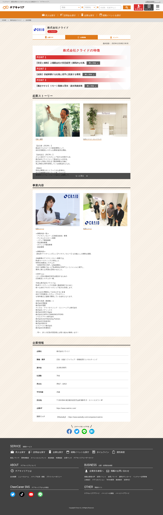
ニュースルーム (23, 477)
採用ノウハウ (112, 477)
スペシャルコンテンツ (38, 458)
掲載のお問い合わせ (120, 471)
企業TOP (50, 37)
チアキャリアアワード (92, 493)
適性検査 (121, 452)
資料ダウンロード (125, 477)
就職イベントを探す (80, 452)
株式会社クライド (16, 20)
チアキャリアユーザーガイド (83, 458)
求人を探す (20, 452)
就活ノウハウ (14, 458)
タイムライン (103, 452)
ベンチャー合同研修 (140, 477)
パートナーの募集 (107, 493)
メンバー (115, 37)
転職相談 (59, 458)
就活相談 (51, 458)
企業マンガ (68, 458)
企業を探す (58, 452)
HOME (4, 20)
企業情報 (83, 37)
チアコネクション (98, 480)
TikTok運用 (110, 480)
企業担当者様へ (153, 1)
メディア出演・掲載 (38, 477)
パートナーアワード (122, 493)
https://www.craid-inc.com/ (66, 408)
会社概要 (13, 477)
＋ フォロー (52, 31)
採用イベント (101, 477)
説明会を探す (39, 452)
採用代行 (127, 480)
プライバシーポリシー (54, 477)
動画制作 (119, 480)
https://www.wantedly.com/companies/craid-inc (85, 417)
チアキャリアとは (23, 471)
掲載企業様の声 (89, 477)
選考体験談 (25, 458)
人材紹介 (87, 480)
